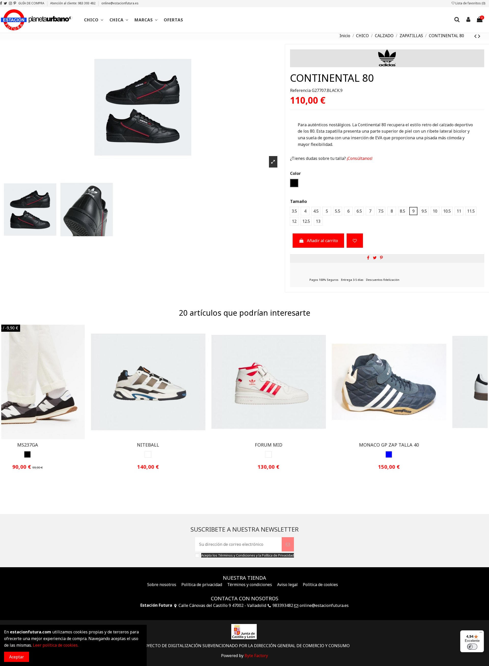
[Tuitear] (375, 257)
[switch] (472, 647)
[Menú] (481, 633)
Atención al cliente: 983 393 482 (73, 3)
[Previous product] (476, 36)
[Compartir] (368, 257)
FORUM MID (64, 445)
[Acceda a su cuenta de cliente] (468, 20)
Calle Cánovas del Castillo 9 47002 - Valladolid (222, 605)
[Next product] (479, 36)
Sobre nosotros (161, 584)
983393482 (283, 605)
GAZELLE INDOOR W (425, 445)
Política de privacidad (201, 584)
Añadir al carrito (322, 240)
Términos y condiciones (249, 584)
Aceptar (16, 657)
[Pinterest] (381, 257)
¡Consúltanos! (359, 158)
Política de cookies (320, 584)
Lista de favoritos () (470, 3)
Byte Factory (256, 655)
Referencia (300, 90)
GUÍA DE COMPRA (31, 3)
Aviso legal (287, 584)
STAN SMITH (305, 445)
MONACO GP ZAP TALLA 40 (184, 445)
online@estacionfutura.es (120, 3)
